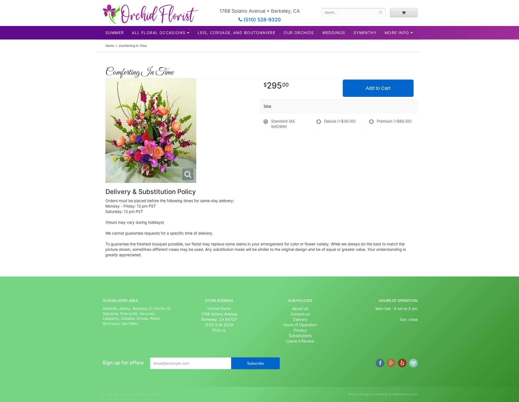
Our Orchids (299, 32)
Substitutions (300, 335)
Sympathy (365, 32)
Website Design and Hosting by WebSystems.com (383, 394)
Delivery (300, 319)
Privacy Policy (151, 394)
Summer (114, 32)
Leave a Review (300, 341)
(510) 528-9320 (261, 19)
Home (109, 46)
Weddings (333, 32)
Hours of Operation (300, 324)
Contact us (300, 314)
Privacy (300, 330)
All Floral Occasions (158, 32)
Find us (219, 330)
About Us (300, 308)
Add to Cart (378, 88)
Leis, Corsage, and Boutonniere (236, 32)
